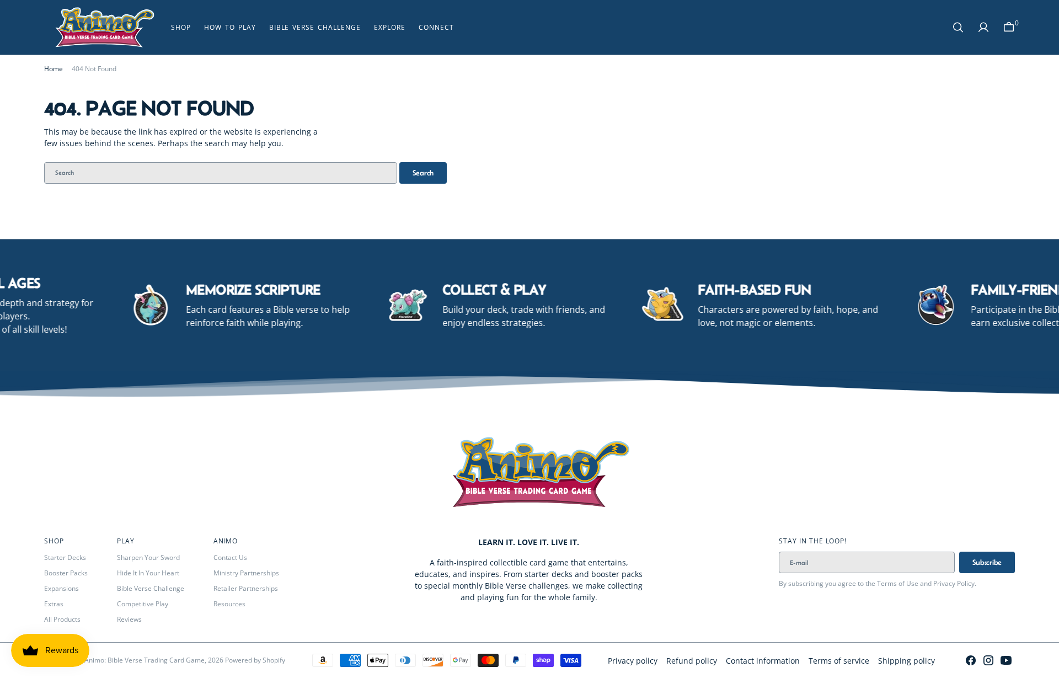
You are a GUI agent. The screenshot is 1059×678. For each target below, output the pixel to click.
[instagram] (988, 660)
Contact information (763, 660)
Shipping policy (906, 660)
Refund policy (691, 660)
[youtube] (1006, 660)
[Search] (958, 27)
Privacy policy (632, 660)
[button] (1009, 27)
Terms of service (839, 660)
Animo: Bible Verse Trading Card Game (144, 660)
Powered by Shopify (255, 660)
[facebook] (971, 660)
